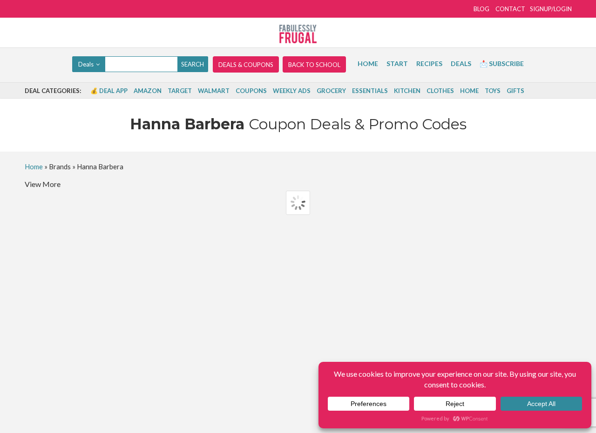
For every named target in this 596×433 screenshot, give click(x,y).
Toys (493, 90)
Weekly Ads (292, 90)
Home (368, 63)
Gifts (515, 90)
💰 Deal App (109, 90)
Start (397, 63)
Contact (510, 9)
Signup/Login (551, 9)
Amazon (148, 90)
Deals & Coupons (245, 64)
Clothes (440, 90)
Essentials (370, 90)
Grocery (331, 90)
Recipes (429, 63)
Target (180, 90)
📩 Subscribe (502, 63)
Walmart (214, 90)
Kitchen (407, 90)
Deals (461, 63)
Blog (481, 9)
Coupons (251, 90)
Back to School (314, 64)
